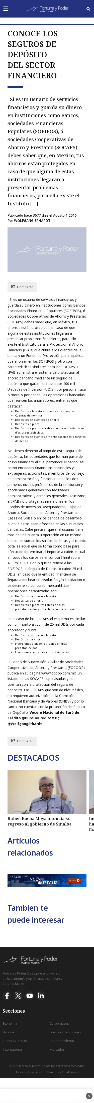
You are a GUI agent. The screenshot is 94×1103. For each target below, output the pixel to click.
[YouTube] (29, 995)
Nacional (9, 1032)
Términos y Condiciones (62, 1072)
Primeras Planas (15, 1041)
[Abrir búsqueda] (88, 9)
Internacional (13, 1049)
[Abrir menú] (5, 9)
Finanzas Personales (65, 1032)
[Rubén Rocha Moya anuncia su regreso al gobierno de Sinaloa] (47, 792)
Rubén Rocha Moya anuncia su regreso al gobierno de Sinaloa (40, 821)
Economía (10, 1023)
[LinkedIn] (40, 995)
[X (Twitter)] (18, 995)
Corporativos (59, 1023)
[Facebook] (7, 995)
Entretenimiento (62, 1041)
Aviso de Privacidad (29, 1072)
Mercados (57, 1049)
